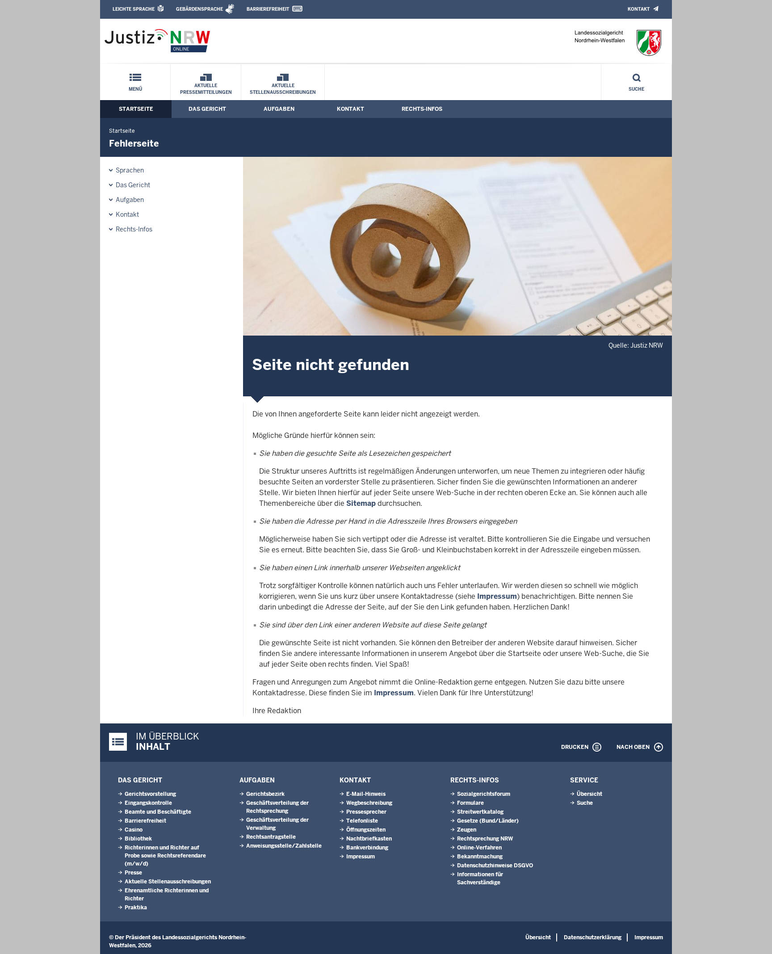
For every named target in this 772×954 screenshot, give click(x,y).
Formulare (470, 803)
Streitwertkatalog (480, 811)
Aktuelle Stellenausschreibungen (283, 89)
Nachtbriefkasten (369, 838)
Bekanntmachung (480, 856)
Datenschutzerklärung (592, 937)
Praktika (136, 907)
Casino (134, 829)
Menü (135, 89)
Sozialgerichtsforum (483, 794)
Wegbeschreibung (369, 803)
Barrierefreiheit (268, 9)
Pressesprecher (366, 811)
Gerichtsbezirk (265, 794)
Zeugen (466, 829)
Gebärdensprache (199, 9)
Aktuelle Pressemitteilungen (206, 89)
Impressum (497, 596)
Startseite (136, 109)
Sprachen (130, 170)
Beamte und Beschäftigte (158, 811)
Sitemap (361, 503)
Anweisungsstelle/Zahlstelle (284, 845)
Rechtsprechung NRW (485, 838)
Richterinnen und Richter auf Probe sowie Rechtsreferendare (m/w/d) (165, 855)
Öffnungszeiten (366, 829)
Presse (133, 872)
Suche (636, 89)
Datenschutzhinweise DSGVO (495, 865)
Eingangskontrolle (148, 803)
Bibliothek (138, 838)
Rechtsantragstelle (271, 837)
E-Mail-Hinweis (366, 794)
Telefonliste (362, 820)
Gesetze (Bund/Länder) (488, 820)
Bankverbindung (367, 847)
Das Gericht (207, 109)
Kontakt (639, 9)
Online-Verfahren (479, 847)
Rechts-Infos (422, 109)
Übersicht (589, 794)
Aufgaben (279, 109)
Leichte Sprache (134, 9)
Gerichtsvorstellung (150, 794)
